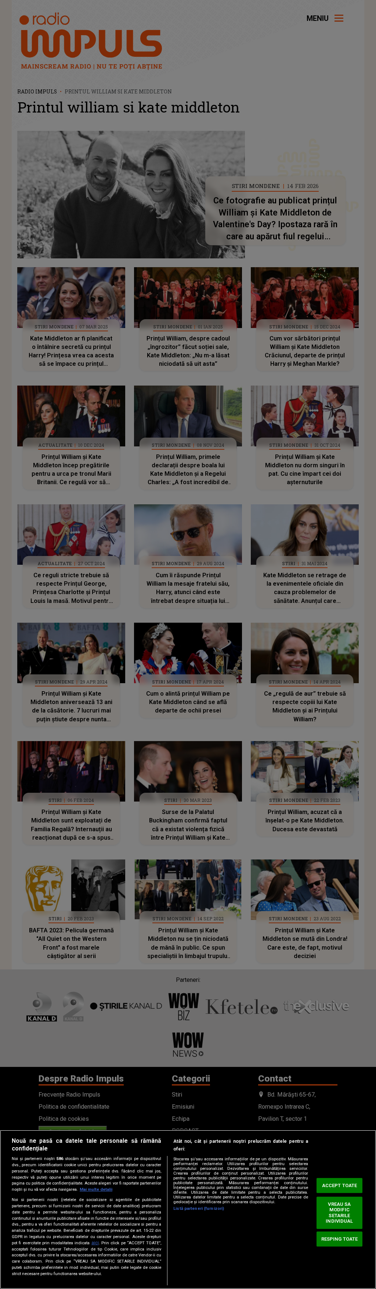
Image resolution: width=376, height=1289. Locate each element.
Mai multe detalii (96, 1189)
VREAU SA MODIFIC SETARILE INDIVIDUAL (339, 1212)
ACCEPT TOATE (339, 1185)
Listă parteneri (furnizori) (198, 1208)
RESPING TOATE (339, 1239)
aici (95, 1242)
